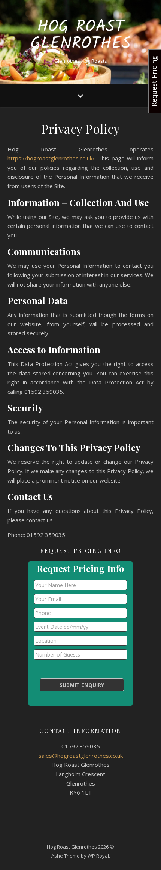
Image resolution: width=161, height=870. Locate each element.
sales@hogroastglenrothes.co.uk (81, 755)
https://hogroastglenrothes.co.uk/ (51, 158)
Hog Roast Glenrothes (80, 35)
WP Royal (98, 855)
